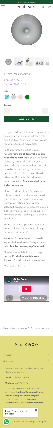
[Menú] (1, 7)
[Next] (47, 30)
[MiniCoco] (26, 7)
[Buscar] (43, 7)
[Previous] (6, 30)
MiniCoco (19, 421)
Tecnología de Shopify (36, 421)
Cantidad (7, 105)
